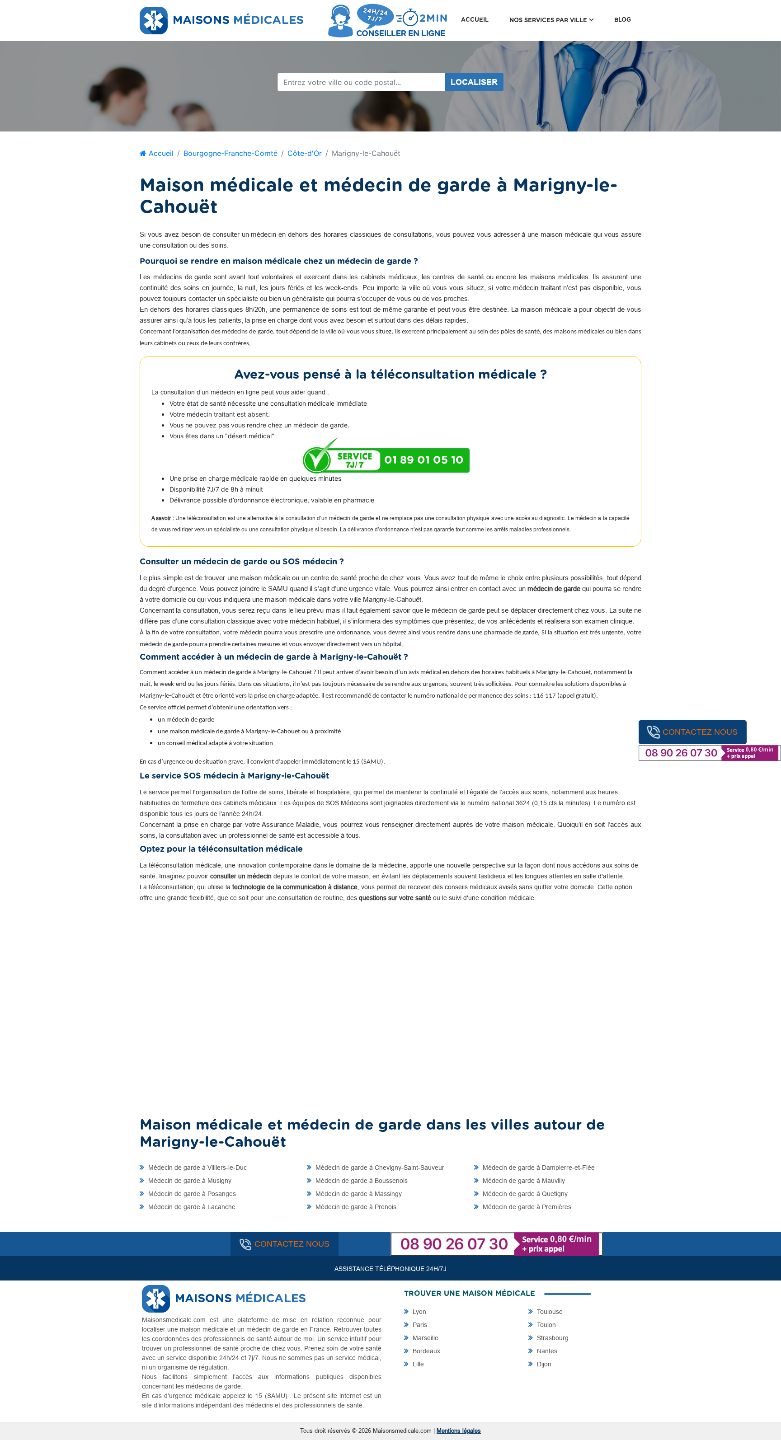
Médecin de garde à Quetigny (524, 1193)
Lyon (418, 1311)
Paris (419, 1324)
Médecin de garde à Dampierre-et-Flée (538, 1167)
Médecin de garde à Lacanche (190, 1206)
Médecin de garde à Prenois (355, 1206)
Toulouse (549, 1311)
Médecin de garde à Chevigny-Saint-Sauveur (379, 1167)
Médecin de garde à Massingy (358, 1193)
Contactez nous (700, 731)
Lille (417, 1364)
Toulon (545, 1324)
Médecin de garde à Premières (526, 1206)
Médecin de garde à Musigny (188, 1180)
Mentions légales (459, 1430)
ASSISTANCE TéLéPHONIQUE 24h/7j (390, 1268)
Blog (622, 20)
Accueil (475, 20)
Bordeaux (425, 1351)
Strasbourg (552, 1337)
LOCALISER (474, 82)
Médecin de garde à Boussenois (361, 1180)
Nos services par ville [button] (556, 20)
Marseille (424, 1337)
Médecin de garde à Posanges (191, 1193)
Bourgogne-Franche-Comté (230, 153)
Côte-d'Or (304, 153)
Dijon (543, 1364)
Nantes (546, 1351)
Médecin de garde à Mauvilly (523, 1180)
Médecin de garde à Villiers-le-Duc (196, 1167)
